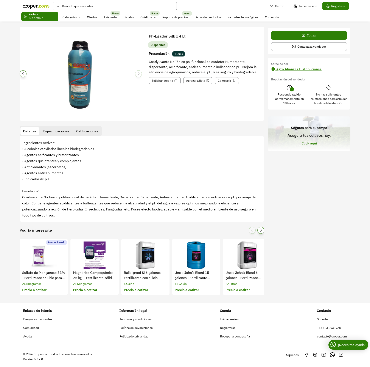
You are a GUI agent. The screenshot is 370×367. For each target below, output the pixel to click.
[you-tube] (323, 354)
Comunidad (272, 17)
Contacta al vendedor (311, 47)
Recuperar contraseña (235, 336)
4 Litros (178, 53)
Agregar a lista (195, 81)
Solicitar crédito (162, 81)
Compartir (224, 81)
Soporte (322, 319)
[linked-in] (340, 354)
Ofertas (92, 17)
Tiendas (128, 17)
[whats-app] (332, 354)
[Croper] (36, 6)
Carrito (279, 6)
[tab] (29, 131)
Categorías (69, 17)
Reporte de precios (175, 17)
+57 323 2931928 (329, 328)
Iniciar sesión (308, 6)
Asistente (110, 17)
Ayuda (27, 336)
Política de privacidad (134, 336)
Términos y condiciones (136, 319)
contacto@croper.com (332, 336)
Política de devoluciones (136, 328)
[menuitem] (72, 17)
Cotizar (312, 35)
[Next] (138, 73)
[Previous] (23, 73)
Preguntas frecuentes (37, 319)
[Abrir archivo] (80, 75)
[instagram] (315, 354)
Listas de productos (208, 17)
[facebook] (306, 354)
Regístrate (338, 6)
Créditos (146, 17)
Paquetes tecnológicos (243, 17)
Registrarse (228, 328)
